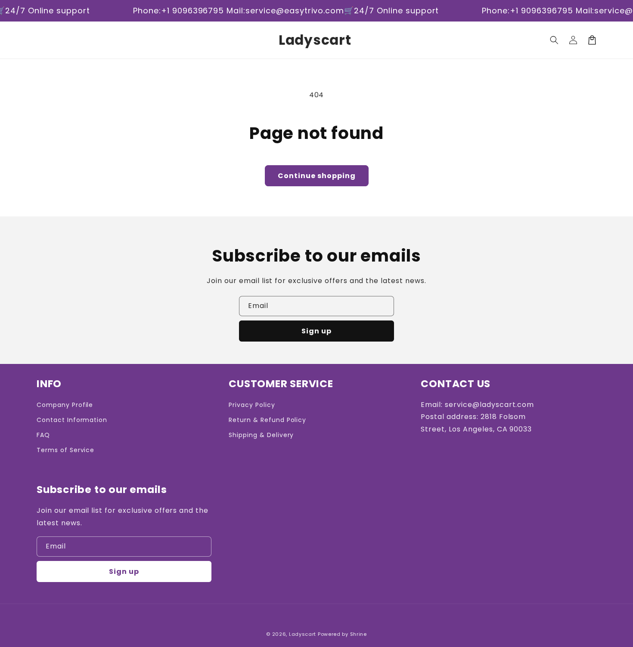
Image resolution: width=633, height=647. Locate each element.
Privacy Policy (252, 405)
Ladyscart (302, 634)
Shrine (358, 634)
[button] (554, 40)
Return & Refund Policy (267, 420)
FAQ (43, 435)
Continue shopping (317, 176)
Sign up (316, 331)
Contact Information (72, 420)
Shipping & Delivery (261, 435)
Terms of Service (65, 450)
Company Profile (65, 405)
